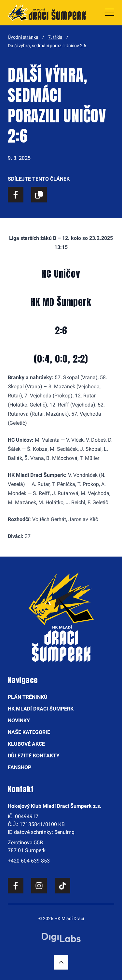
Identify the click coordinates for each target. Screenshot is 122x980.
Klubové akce (26, 744)
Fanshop (19, 767)
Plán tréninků (27, 697)
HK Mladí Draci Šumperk (41, 709)
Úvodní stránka (23, 37)
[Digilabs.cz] (61, 937)
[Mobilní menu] (109, 13)
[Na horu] (61, 962)
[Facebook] (15, 885)
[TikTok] (62, 885)
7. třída (55, 37)
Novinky (19, 720)
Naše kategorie (29, 732)
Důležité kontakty (34, 755)
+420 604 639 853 (29, 861)
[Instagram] (39, 885)
